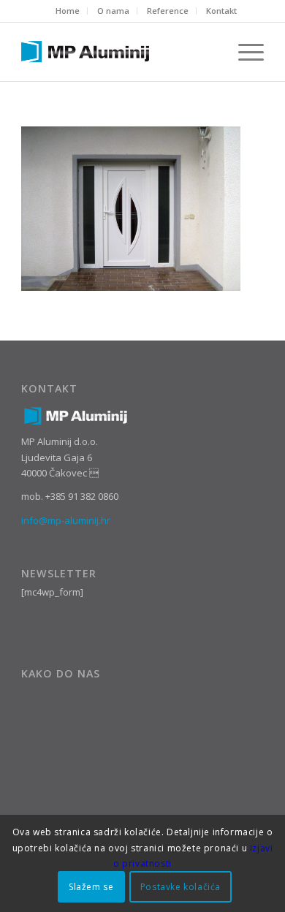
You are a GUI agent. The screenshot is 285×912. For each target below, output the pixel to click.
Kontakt (221, 10)
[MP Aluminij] (118, 52)
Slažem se (91, 887)
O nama (113, 10)
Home (68, 10)
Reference (168, 10)
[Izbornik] (244, 52)
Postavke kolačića (180, 887)
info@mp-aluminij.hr (65, 520)
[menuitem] (68, 11)
